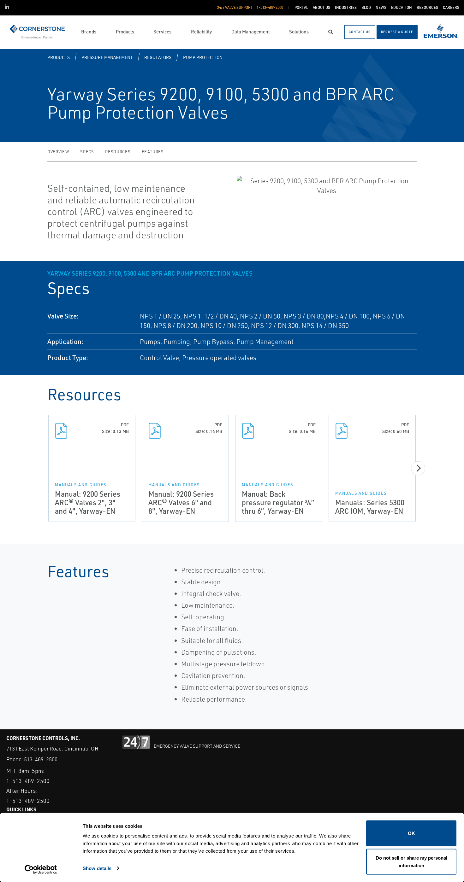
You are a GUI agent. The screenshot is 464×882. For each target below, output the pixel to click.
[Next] (418, 468)
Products (58, 57)
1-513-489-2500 (28, 780)
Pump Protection (203, 57)
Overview (58, 151)
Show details (97, 868)
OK (411, 833)
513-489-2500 (40, 759)
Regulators (157, 57)
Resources (117, 151)
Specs (87, 151)
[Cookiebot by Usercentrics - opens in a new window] (40, 869)
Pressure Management (107, 57)
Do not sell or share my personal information (411, 861)
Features (153, 151)
